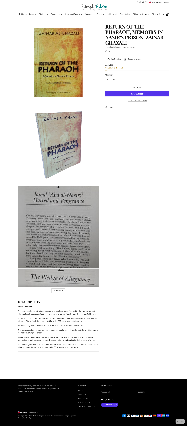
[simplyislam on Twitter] (146, 2)
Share (110, 107)
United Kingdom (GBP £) (160, 2)
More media (58, 290)
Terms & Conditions (86, 406)
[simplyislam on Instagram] (140, 2)
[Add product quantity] (114, 79)
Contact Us (83, 398)
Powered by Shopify (24, 418)
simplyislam (34, 416)
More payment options (137, 101)
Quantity (109, 75)
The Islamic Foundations (115, 47)
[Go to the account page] (163, 14)
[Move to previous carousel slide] (162, 372)
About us (82, 394)
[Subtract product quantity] (107, 79)
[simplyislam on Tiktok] (143, 2)
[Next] (159, 14)
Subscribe (142, 392)
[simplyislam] (93, 7)
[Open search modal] (19, 14)
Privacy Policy (84, 402)
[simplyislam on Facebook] (138, 2)
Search (81, 390)
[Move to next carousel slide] (167, 372)
